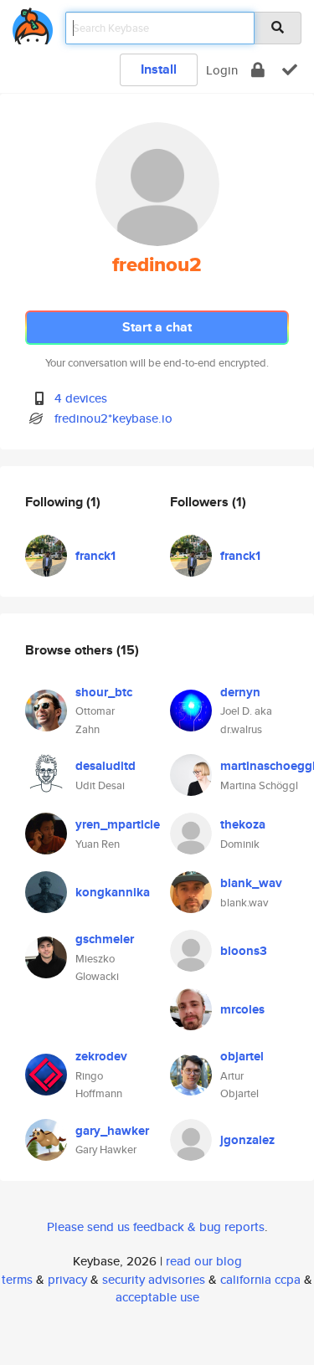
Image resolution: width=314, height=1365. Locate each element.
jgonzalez (247, 1140)
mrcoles (242, 1009)
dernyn (240, 692)
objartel (242, 1056)
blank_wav (251, 883)
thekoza (242, 824)
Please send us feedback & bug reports (156, 1226)
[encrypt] (258, 69)
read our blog (204, 1261)
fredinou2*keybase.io (113, 418)
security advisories (153, 1279)
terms (17, 1279)
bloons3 (243, 951)
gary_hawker (112, 1130)
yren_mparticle (117, 824)
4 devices (80, 398)
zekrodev (101, 1056)
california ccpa (260, 1279)
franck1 (95, 556)
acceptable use (157, 1297)
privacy (67, 1279)
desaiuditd (105, 766)
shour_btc (103, 692)
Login (222, 70)
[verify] (289, 69)
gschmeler (104, 939)
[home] (33, 23)
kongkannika (112, 892)
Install (159, 69)
